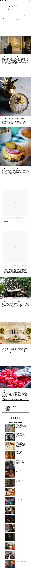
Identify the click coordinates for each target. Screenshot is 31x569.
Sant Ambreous (13, 269)
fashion (1, 2)
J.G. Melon (13, 170)
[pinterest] (1, 53)
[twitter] (15, 418)
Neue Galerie (4, 58)
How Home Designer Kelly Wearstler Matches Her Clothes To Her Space (12, 399)
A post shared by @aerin (11, 217)
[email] (19, 418)
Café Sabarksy (22, 62)
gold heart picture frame (8, 352)
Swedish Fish (13, 395)
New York (15, 4)
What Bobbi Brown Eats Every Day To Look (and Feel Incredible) (11, 19)
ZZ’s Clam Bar (11, 121)
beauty (5, 2)
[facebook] (13, 418)
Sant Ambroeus (11, 265)
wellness (11, 2)
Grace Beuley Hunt (15, 406)
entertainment (15, 5)
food (8, 2)
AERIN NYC (23, 348)
